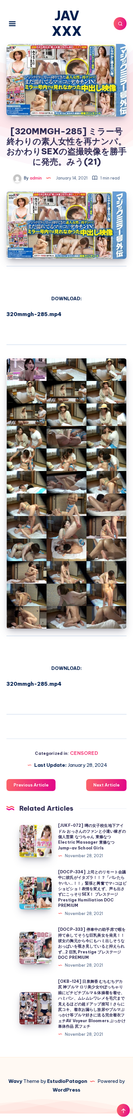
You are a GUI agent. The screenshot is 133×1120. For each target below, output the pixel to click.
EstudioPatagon (67, 1081)
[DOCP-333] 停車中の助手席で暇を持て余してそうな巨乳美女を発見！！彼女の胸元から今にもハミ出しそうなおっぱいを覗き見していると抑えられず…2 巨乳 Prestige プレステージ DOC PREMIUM (92, 943)
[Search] (120, 23)
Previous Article (31, 784)
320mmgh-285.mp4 (33, 314)
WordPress (66, 1090)
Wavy (15, 1081)
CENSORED (84, 753)
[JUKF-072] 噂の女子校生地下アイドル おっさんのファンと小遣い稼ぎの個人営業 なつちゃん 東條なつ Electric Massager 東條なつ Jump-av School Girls (92, 836)
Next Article (106, 784)
